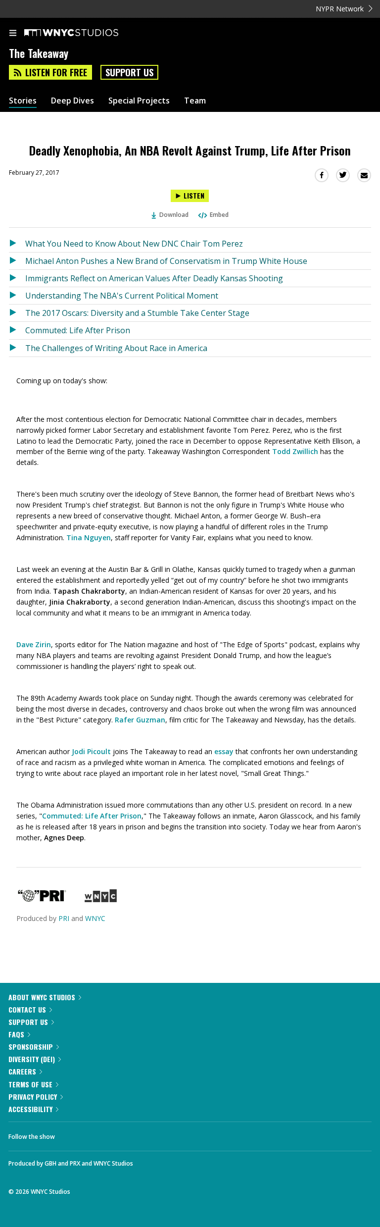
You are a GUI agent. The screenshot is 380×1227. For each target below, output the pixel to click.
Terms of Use (30, 1084)
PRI (63, 918)
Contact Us (27, 1009)
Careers (22, 1071)
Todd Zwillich (295, 451)
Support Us (129, 72)
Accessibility (30, 1109)
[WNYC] (101, 899)
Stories (23, 101)
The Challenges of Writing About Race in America (116, 348)
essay (224, 751)
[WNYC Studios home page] (83, 33)
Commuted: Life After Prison (77, 330)
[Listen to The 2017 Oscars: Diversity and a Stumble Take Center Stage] (17, 313)
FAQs (16, 1034)
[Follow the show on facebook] (72, 1134)
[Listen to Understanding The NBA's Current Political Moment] (17, 295)
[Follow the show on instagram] (126, 1134)
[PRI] (42, 899)
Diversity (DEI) (31, 1059)
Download (174, 214)
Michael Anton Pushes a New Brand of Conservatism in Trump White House (166, 261)
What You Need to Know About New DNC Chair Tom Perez (134, 243)
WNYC (95, 918)
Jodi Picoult (91, 751)
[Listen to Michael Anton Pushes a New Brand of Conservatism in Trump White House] (17, 261)
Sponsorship (30, 1046)
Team (195, 101)
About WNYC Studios (41, 997)
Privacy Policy (32, 1096)
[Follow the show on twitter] (99, 1134)
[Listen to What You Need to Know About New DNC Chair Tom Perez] (17, 243)
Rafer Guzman (140, 719)
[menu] (12, 33)
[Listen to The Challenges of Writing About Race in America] (17, 348)
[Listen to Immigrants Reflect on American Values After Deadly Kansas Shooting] (17, 278)
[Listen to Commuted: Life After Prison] (17, 330)
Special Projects (139, 101)
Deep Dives (72, 101)
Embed (219, 214)
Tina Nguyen (88, 537)
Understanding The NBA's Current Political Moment (121, 295)
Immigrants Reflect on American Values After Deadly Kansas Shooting (154, 278)
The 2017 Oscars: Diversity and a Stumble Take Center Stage (137, 312)
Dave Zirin (33, 644)
